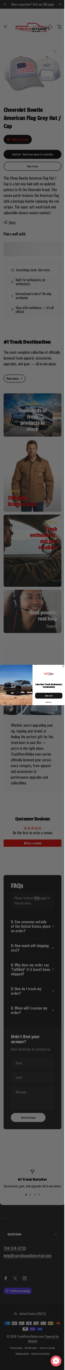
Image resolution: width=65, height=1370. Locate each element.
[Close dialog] (62, 666)
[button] (53, 1361)
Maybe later (47, 702)
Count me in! (47, 696)
